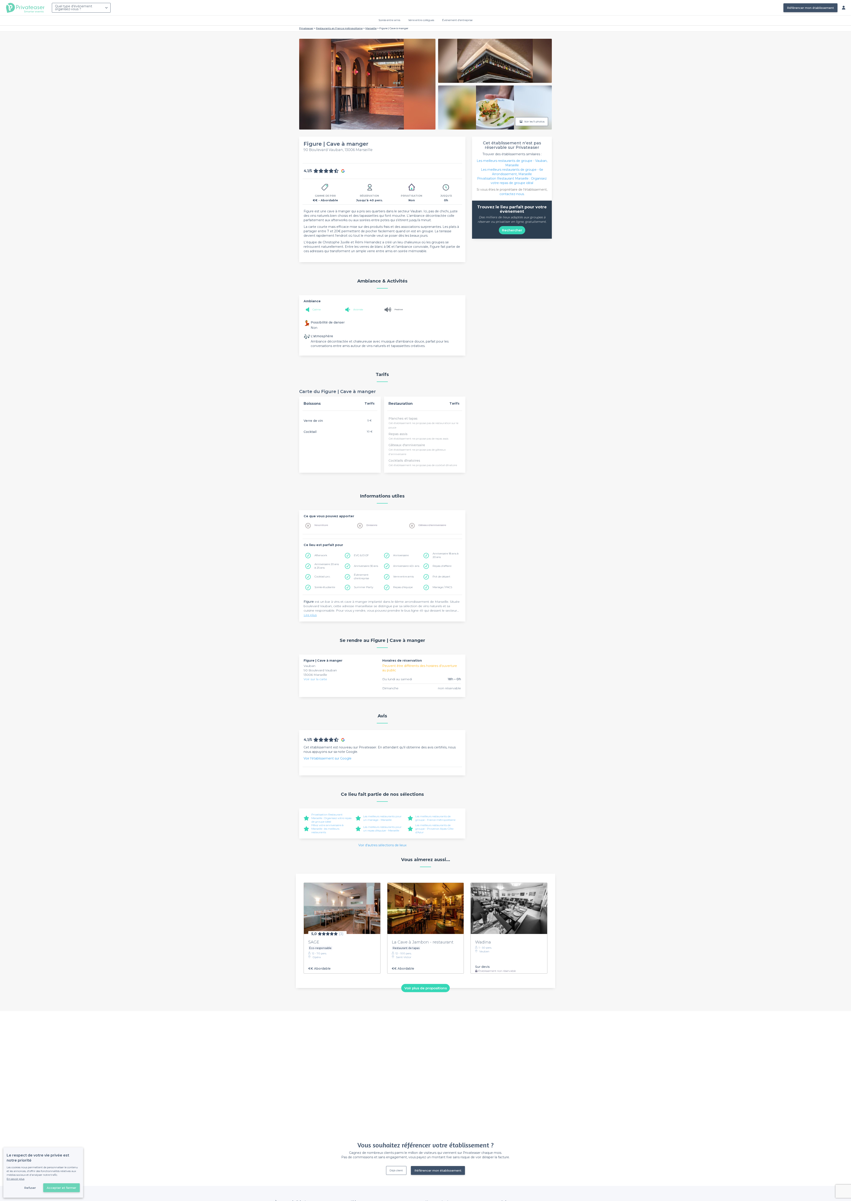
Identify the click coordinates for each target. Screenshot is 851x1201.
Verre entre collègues (421, 20)
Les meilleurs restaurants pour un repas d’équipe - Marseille (382, 828)
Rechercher (512, 230)
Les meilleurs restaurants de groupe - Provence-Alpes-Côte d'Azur (434, 828)
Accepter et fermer (61, 1187)
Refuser (30, 1187)
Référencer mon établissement (810, 8)
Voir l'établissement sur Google (327, 758)
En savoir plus (15, 1178)
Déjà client (396, 1170)
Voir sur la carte (315, 679)
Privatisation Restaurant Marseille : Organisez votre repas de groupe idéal (331, 818)
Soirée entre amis (389, 20)
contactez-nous (512, 194)
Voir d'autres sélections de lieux (382, 845)
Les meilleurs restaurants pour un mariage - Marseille (382, 818)
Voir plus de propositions (425, 988)
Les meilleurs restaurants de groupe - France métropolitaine (435, 818)
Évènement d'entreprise (457, 20)
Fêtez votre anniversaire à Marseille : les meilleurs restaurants (327, 828)
